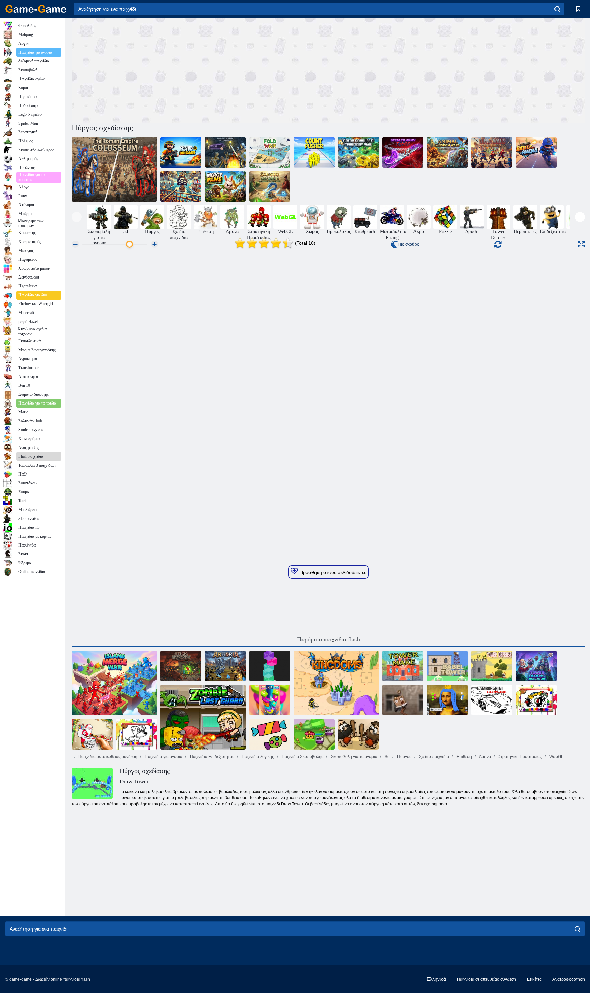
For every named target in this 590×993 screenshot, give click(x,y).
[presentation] (77, 217)
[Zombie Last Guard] (203, 717)
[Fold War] (269, 152)
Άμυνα (484, 756)
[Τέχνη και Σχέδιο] (447, 700)
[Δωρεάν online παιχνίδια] (36, 9)
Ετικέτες (534, 979)
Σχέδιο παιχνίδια (433, 756)
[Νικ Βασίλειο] (336, 683)
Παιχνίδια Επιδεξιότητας (211, 756)
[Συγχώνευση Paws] (225, 186)
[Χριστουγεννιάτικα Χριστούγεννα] (92, 734)
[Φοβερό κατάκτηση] (358, 734)
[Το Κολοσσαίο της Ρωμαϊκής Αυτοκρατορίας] (114, 169)
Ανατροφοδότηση (568, 979)
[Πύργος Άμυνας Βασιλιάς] (491, 666)
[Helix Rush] (269, 700)
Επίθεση (463, 756)
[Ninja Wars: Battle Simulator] (491, 152)
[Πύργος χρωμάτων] (269, 666)
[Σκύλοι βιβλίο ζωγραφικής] (136, 734)
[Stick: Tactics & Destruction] (180, 666)
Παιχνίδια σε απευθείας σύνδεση (107, 756)
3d (387, 756)
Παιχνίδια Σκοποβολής (302, 756)
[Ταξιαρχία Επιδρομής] (180, 152)
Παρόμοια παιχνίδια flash (328, 639)
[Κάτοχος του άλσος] (314, 734)
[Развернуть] (581, 244)
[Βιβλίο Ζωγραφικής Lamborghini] (491, 700)
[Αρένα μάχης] (536, 152)
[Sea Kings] (180, 186)
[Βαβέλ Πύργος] (447, 666)
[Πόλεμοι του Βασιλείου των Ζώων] (447, 152)
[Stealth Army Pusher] (402, 152)
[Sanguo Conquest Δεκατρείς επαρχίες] (269, 186)
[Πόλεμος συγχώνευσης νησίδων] (114, 683)
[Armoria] (225, 666)
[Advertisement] (200, 69)
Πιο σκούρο (408, 244)
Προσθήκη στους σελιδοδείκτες (332, 572)
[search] (557, 8)
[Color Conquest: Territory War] (358, 152)
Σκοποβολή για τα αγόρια (353, 756)
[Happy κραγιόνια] (269, 734)
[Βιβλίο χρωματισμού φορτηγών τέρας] (536, 700)
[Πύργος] (402, 666)
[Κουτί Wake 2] (402, 700)
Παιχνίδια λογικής (257, 756)
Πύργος (403, 756)
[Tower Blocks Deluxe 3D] (536, 666)
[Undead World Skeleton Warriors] (225, 152)
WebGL (555, 756)
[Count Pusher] (314, 152)
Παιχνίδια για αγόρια (163, 756)
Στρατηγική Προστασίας (519, 756)
